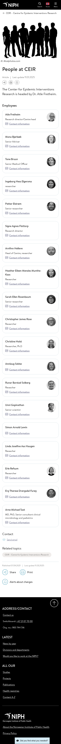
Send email (12, 539)
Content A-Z (9, 697)
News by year (9, 643)
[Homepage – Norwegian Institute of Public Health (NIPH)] (10, 5)
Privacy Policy (10, 733)
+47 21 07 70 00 (24, 621)
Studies (6, 672)
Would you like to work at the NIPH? (20, 656)
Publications (9, 684)
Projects (7, 678)
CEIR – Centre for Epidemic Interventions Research (27, 554)
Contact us (8, 615)
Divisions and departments (16, 649)
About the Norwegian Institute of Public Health (26, 727)
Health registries (11, 690)
